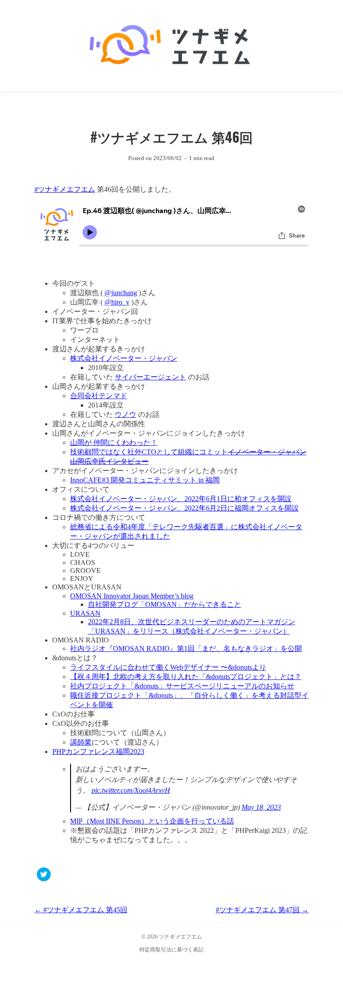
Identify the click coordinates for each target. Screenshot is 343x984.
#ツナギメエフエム (64, 189)
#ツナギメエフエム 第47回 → (262, 910)
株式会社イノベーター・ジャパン (123, 358)
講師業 (81, 742)
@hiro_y (117, 302)
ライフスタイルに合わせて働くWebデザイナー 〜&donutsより (168, 667)
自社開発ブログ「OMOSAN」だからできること (164, 604)
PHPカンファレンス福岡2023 (98, 751)
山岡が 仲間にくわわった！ (114, 442)
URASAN (85, 613)
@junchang (121, 292)
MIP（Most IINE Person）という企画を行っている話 (152, 821)
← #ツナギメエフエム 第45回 (80, 910)
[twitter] (44, 875)
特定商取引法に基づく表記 (171, 950)
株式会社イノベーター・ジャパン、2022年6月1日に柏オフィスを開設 (181, 498)
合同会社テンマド (98, 395)
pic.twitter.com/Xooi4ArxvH (131, 790)
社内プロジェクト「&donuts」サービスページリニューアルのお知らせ (182, 686)
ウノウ (125, 414)
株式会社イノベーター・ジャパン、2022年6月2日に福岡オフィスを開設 (184, 508)
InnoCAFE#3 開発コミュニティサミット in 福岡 (145, 480)
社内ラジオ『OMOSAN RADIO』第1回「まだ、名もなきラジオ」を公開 (186, 648)
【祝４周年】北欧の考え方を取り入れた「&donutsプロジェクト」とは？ (185, 676)
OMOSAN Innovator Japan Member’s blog (131, 596)
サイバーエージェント (150, 377)
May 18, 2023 (261, 807)
